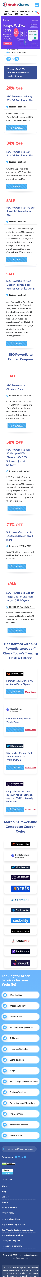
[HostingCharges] (16, 4)
